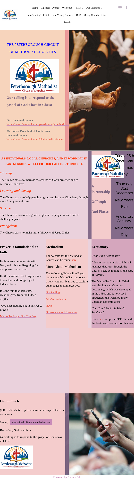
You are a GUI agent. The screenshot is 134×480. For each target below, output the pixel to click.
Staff (78, 7)
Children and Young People (57, 15)
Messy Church (91, 15)
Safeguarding (34, 15)
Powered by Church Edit (67, 477)
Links (104, 15)
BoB (78, 15)
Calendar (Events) (50, 7)
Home (35, 7)
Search (67, 22)
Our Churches (93, 7)
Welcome (67, 7)
